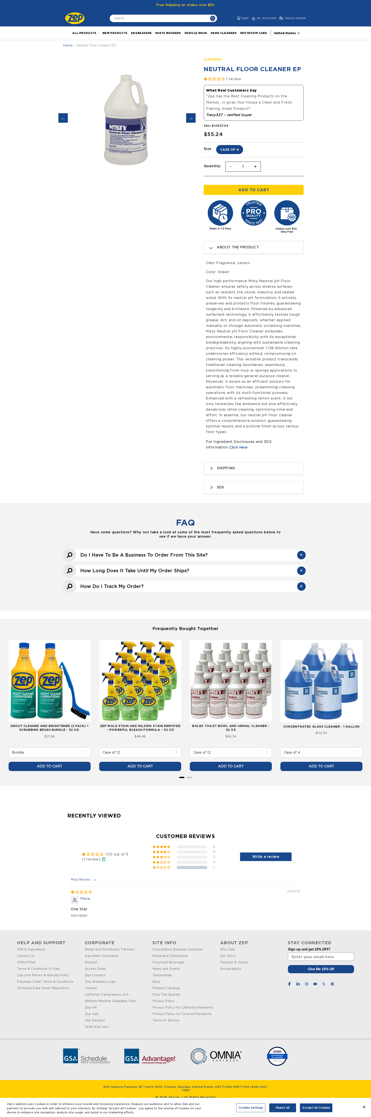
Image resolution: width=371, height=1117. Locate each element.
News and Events (166, 968)
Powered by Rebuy (185, 783)
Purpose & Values (234, 962)
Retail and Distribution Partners (110, 949)
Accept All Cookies (316, 1107)
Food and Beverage (168, 962)
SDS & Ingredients (31, 949)
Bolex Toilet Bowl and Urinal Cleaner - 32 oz (230, 727)
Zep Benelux (95, 1020)
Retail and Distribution (170, 956)
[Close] (364, 1107)
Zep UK (91, 1007)
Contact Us (26, 956)
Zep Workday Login (100, 981)
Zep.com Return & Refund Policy (43, 975)
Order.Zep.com (97, 1026)
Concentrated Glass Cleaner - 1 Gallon (321, 726)
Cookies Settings (251, 1107)
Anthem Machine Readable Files (110, 1001)
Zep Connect (95, 975)
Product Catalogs (166, 988)
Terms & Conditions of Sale (38, 968)
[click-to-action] (76, 18)
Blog (156, 981)
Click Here (238, 447)
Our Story (228, 956)
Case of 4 (229, 149)
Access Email (95, 968)
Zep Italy (92, 1014)
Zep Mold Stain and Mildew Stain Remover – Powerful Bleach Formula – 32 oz (140, 727)
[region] (185, 1107)
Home (68, 45)
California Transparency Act (107, 994)
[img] (81, 892)
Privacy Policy (163, 1001)
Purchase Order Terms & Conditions (45, 981)
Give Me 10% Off (321, 969)
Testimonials (162, 975)
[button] (235, 18)
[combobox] (163, 18)
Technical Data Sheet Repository (43, 988)
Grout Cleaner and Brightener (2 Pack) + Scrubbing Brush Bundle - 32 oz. (49, 727)
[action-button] (213, 18)
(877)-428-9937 (228, 1087)
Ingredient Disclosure (102, 956)
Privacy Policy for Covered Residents (182, 1014)
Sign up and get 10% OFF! (309, 949)
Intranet (91, 962)
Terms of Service (165, 1020)
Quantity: (212, 166)
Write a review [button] (265, 856)
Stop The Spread (165, 994)
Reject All (282, 1107)
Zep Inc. (175, 1097)
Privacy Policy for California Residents (182, 1007)
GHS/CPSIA (26, 962)
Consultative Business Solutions (177, 949)
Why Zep (227, 949)
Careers (91, 988)
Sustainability (230, 968)
